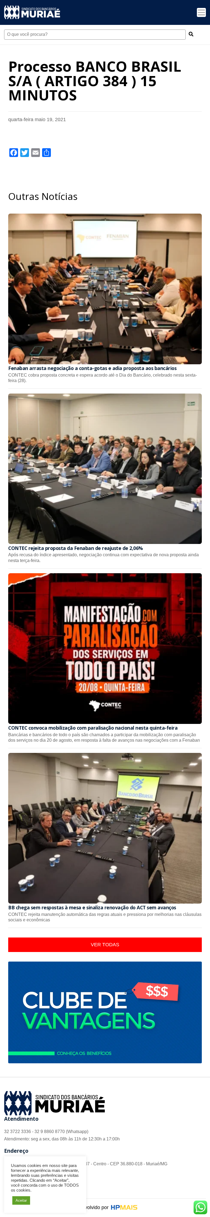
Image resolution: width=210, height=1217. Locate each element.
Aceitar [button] (21, 1200)
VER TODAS (105, 944)
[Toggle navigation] (201, 12)
